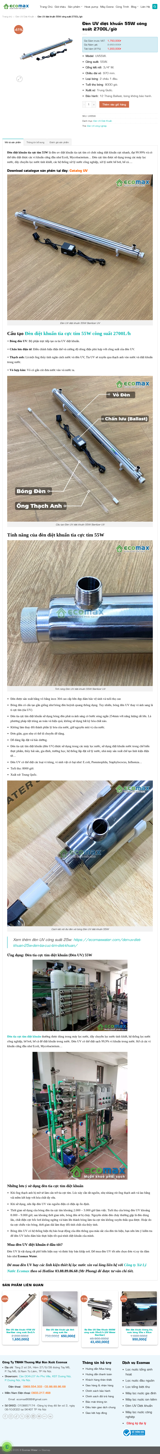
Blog (133, 6)
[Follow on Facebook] (5, 1416)
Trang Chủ (46, 6)
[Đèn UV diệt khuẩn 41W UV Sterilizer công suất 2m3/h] (20, 1308)
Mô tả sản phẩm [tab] (13, 142)
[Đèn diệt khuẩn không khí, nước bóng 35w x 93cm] (139, 1308)
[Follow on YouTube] (39, 1416)
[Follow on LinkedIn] (33, 1416)
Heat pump (91, 6)
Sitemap (46, 1449)
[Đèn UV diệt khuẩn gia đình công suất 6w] (60, 1308)
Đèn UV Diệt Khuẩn (25, 16)
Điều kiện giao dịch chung (100, 1407)
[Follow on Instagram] (10, 1416)
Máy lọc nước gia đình (141, 1393)
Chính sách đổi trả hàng (100, 1396)
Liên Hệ (145, 6)
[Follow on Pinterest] (27, 1416)
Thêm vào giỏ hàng (114, 104)
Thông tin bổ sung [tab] (35, 142)
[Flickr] (44, 1416)
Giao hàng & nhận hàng (99, 1385)
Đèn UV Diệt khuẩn (139, 1405)
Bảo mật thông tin (96, 1401)
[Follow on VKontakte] (50, 1416)
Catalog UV (79, 170)
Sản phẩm (74, 6)
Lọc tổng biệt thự (138, 1386)
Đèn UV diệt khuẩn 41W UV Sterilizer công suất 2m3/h (20, 1331)
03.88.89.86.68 (55, 1386)
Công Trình (122, 6)
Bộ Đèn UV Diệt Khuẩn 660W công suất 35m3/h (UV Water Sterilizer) (100, 1332)
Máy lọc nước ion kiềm (141, 1399)
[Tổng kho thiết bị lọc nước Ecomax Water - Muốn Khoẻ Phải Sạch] (16, 6)
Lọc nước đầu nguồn (140, 1380)
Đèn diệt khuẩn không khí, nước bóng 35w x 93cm (139, 1331)
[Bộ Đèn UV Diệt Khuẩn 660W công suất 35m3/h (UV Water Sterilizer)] (99, 1308)
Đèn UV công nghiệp (97, 125)
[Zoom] (19, 79)
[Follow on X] (22, 1416)
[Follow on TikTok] (16, 1416)
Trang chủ (7, 16)
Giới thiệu (60, 6)
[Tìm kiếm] (155, 6)
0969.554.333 (32, 1386)
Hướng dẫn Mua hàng (98, 1368)
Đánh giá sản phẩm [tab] (59, 142)
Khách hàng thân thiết (99, 1379)
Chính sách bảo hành (98, 1390)
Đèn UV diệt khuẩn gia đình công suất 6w (60, 1331)
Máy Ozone (107, 6)
